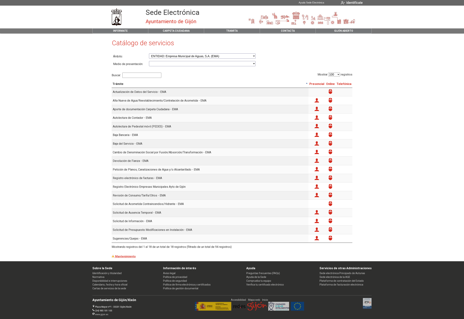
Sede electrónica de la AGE (335, 277)
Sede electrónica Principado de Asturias (342, 273)
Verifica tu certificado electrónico (265, 284)
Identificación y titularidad (107, 273)
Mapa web (254, 299)
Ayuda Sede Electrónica (311, 2)
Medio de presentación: (128, 64)
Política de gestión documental (180, 288)
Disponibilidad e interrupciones (109, 280)
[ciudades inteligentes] (278, 309)
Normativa (98, 277)
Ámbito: (118, 56)
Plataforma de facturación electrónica (341, 284)
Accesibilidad (238, 299)
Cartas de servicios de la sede (109, 288)
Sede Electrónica (172, 12)
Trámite (118, 84)
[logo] (116, 17)
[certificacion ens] (367, 307)
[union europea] (297, 309)
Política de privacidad (175, 277)
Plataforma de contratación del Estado (342, 280)
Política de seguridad (175, 280)
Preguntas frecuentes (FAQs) (263, 273)
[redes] (239, 309)
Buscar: (116, 75)
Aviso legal (169, 273)
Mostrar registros (335, 74)
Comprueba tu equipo (258, 280)
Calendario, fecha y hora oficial (109, 284)
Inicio (265, 299)
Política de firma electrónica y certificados (187, 284)
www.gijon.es (101, 314)
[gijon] (257, 309)
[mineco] (213, 309)
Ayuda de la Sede (256, 277)
